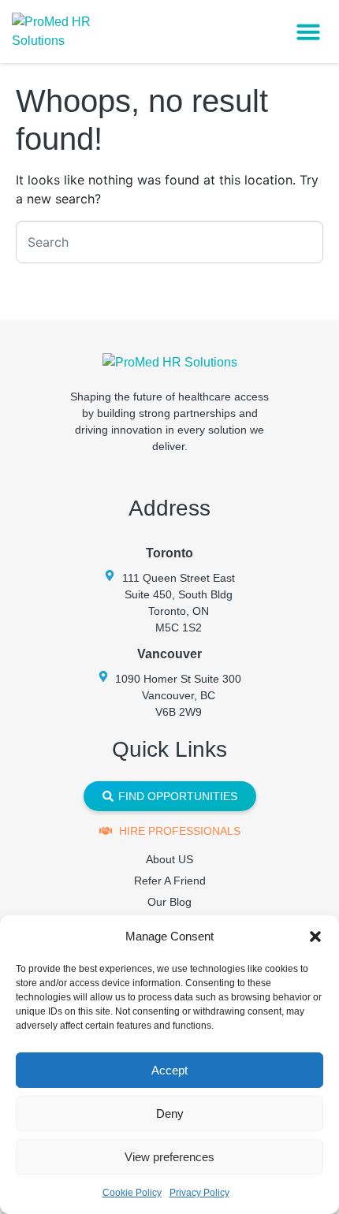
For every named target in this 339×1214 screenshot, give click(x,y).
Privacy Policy (199, 1192)
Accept (169, 1070)
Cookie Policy (132, 1192)
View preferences (169, 1157)
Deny (170, 1113)
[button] (315, 936)
